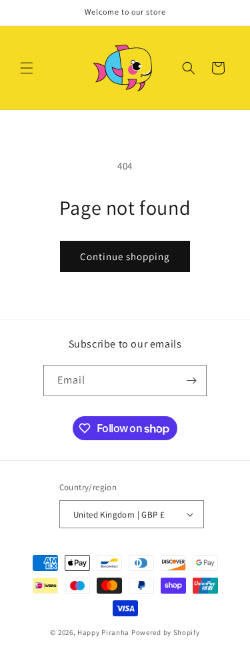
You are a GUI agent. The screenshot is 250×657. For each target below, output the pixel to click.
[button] (26, 68)
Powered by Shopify (165, 632)
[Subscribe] (191, 380)
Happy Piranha (103, 632)
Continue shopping (125, 256)
